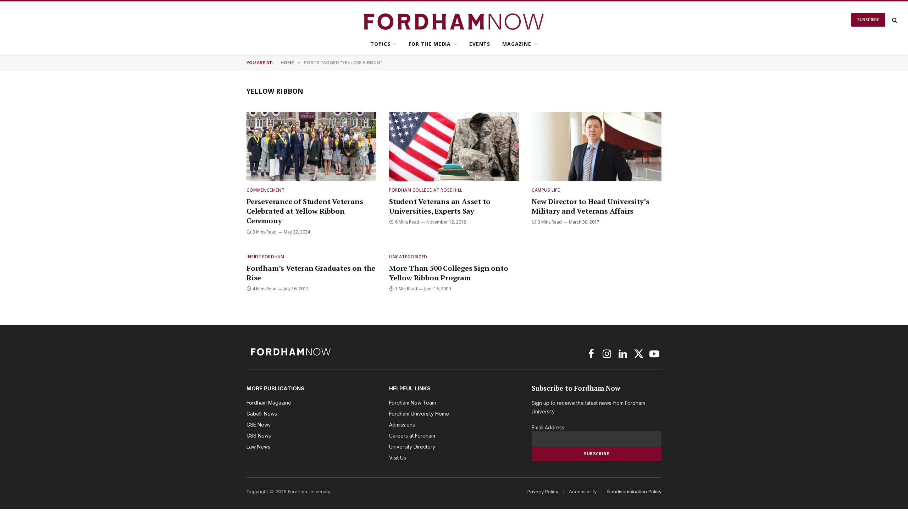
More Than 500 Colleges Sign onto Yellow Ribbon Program (448, 272)
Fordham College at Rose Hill (426, 190)
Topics (380, 43)
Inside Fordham (265, 257)
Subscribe (868, 20)
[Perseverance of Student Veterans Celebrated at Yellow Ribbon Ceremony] (311, 146)
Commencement (265, 190)
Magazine (516, 43)
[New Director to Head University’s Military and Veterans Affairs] (596, 146)
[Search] (894, 20)
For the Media (430, 43)
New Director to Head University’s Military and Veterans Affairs (590, 206)
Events (479, 43)
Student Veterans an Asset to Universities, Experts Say (439, 206)
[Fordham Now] (454, 19)
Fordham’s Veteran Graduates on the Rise (311, 272)
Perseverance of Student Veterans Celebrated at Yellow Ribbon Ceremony (305, 211)
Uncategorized (408, 257)
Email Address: (548, 427)
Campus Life (546, 190)
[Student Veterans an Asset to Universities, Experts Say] (454, 146)
